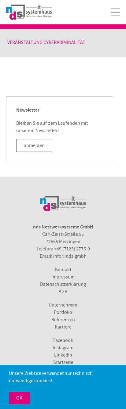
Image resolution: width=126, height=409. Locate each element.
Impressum (63, 277)
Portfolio (63, 312)
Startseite (63, 362)
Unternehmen (63, 305)
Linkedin (63, 355)
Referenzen (63, 320)
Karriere (63, 327)
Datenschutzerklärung (63, 284)
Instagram (63, 348)
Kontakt (63, 270)
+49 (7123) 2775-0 (72, 249)
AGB (63, 292)
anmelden (34, 145)
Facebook (63, 340)
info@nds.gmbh (70, 256)
